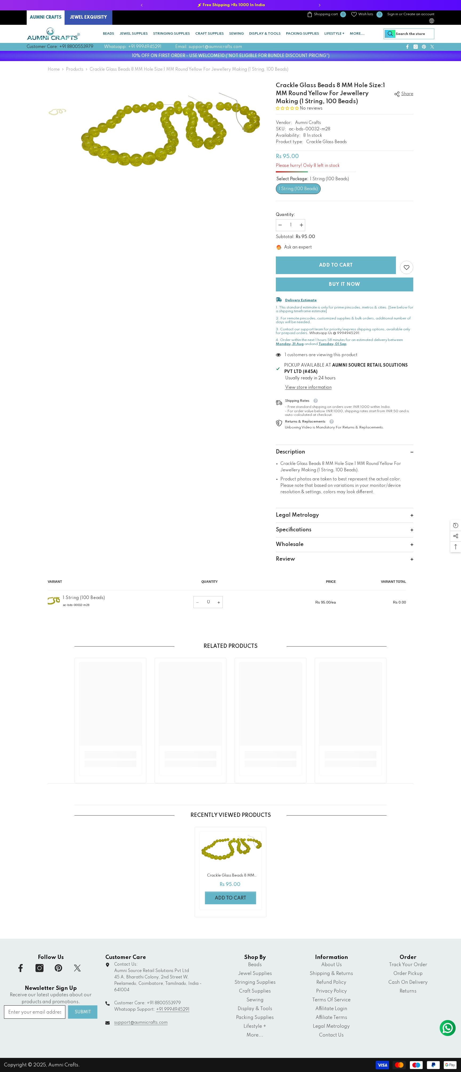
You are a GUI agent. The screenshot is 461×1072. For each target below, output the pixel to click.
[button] (288, 108)
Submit (83, 1012)
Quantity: (285, 215)
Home (54, 69)
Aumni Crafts (308, 123)
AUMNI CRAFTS (45, 17)
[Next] (319, 5)
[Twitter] (432, 47)
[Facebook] (407, 47)
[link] (406, 267)
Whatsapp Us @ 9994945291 (334, 333)
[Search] (409, 34)
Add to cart (336, 265)
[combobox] (409, 34)
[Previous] (141, 5)
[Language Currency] (431, 20)
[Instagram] (416, 47)
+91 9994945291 (172, 1009)
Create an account (418, 14)
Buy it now (344, 284)
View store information (308, 388)
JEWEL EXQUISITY (88, 17)
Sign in (392, 14)
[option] (230, 5)
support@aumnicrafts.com (141, 1023)
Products (75, 69)
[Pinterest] (424, 47)
